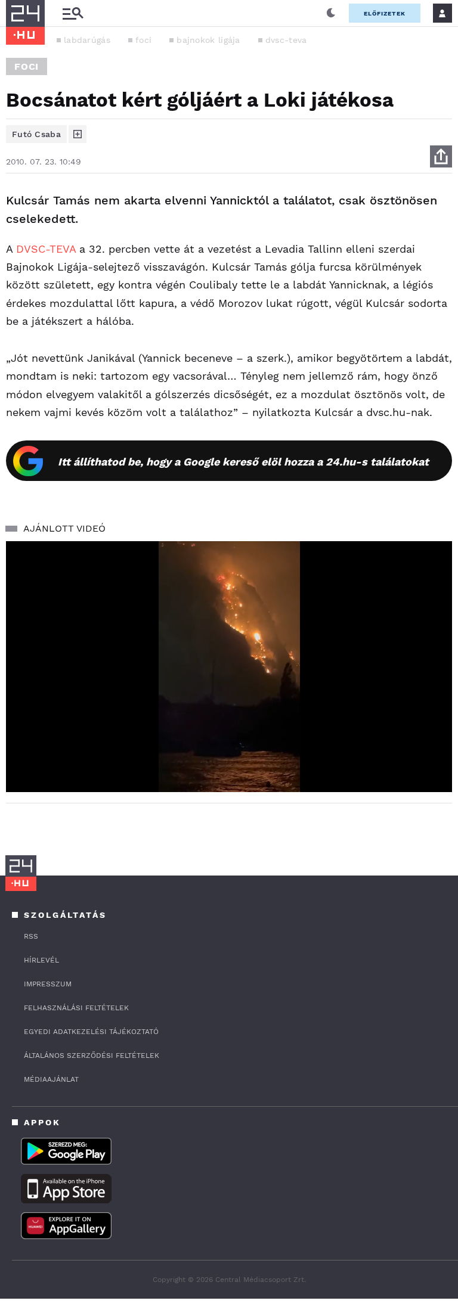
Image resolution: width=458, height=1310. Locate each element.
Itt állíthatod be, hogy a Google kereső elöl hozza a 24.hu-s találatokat (243, 461)
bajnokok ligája (208, 40)
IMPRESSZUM (48, 984)
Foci (26, 66)
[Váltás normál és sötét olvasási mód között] (331, 13)
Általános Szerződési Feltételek (91, 1055)
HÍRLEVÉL (41, 960)
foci (143, 40)
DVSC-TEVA (46, 249)
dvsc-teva (286, 40)
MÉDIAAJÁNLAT (51, 1079)
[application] (229, 666)
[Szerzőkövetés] (77, 134)
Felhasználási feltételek (76, 1008)
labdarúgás (87, 40)
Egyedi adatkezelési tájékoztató (91, 1031)
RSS (31, 936)
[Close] (433, 748)
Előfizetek (385, 13)
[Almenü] (73, 13)
